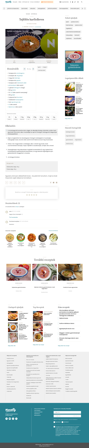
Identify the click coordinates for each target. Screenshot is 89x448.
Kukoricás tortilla (49, 384)
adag (29, 69)
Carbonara (9, 391)
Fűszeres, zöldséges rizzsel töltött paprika (33, 383)
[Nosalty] (8, 2)
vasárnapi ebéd (41, 70)
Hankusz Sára (19, 291)
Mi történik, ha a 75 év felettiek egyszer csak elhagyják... (79, 101)
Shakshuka (28, 395)
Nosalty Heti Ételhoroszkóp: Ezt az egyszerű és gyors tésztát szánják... (23, 327)
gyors (39, 67)
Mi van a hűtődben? (35, 2)
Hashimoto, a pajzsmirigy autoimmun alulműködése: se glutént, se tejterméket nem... (79, 89)
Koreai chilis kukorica (50, 370)
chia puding (69, 35)
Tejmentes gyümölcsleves (19, 287)
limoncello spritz (75, 8)
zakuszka (32, 8)
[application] (31, 43)
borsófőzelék (77, 38)
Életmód (20, 311)
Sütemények (68, 363)
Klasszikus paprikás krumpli (32, 386)
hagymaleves (78, 139)
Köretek (67, 386)
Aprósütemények (69, 360)
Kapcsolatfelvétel (38, 412)
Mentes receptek (69, 365)
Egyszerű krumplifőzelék (12, 368)
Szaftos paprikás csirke (31, 388)
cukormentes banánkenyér (73, 32)
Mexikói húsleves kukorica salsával (53, 388)
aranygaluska (41, 8)
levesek (28, 14)
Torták (66, 379)
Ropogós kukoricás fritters (52, 361)
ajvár (67, 22)
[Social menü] (72, 2)
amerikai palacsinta (48, 311)
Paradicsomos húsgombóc (13, 382)
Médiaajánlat (37, 415)
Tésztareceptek (69, 382)
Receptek (15, 2)
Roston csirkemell (11, 386)
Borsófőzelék (10, 375)
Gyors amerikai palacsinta (48, 314)
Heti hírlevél (66, 422)
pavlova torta (74, 22)
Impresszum (37, 413)
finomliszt (19, 97)
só (9, 104)
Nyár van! (78, 82)
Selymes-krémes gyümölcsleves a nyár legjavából (44, 287)
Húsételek (67, 372)
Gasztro (21, 323)
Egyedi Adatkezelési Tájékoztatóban (63, 434)
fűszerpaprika (19, 100)
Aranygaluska (10, 363)
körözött (77, 35)
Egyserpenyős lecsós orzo (66, 328)
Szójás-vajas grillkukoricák (52, 366)
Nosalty (70, 291)
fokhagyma (17, 87)
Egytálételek (68, 375)
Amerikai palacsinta (11, 389)
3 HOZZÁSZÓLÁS (38, 26)
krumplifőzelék (47, 322)
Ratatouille (28, 398)
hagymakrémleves (70, 135)
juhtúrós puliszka (52, 8)
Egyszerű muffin (10, 360)
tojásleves (69, 38)
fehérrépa (17, 78)
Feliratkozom (76, 416)
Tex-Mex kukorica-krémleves (52, 368)
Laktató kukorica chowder (52, 373)
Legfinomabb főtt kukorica (52, 359)
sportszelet (24, 8)
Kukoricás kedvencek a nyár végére (53, 356)
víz (11, 92)
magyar (45, 67)
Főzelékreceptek (69, 370)
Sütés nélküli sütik (69, 368)
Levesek (67, 377)
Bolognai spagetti (11, 379)
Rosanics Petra (44, 292)
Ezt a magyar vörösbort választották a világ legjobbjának (79, 111)
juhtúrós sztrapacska (13, 8)
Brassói (8, 384)
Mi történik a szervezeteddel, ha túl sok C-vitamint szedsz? (23, 336)
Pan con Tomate (30, 359)
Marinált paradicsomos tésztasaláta (34, 380)
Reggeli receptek (69, 389)
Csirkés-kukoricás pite (51, 386)
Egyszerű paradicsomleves (13, 365)
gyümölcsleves (69, 139)
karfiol (14, 90)
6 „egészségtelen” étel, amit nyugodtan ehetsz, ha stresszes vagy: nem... (23, 316)
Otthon (77, 107)
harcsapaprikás (63, 8)
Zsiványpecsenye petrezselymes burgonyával (48, 335)
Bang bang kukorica (50, 363)
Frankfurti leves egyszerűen (70, 287)
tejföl (13, 95)
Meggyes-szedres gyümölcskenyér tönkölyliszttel (69, 333)
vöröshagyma (20, 73)
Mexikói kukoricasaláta (51, 393)
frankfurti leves (69, 143)
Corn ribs (48, 375)
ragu (45, 332)
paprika (18, 80)
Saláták (67, 384)
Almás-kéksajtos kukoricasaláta (53, 391)
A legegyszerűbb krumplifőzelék (48, 324)
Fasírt (8, 372)
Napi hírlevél (58, 422)
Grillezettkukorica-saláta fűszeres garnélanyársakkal (53, 378)
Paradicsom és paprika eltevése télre (34, 362)
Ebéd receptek (68, 358)
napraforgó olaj (15, 102)
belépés (17, 206)
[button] (32, 44)
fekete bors (11, 107)
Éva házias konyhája (31, 23)
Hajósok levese (63, 318)
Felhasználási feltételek (39, 408)
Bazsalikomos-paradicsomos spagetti (32, 375)
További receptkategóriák (71, 391)
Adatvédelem (37, 410)
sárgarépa (19, 75)
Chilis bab (9, 377)
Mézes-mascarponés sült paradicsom (32, 365)
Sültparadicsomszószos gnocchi (33, 378)
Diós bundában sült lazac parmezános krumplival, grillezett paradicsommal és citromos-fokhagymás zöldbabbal (69, 313)
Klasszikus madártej (11, 370)
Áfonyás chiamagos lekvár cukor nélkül (69, 339)
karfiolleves (34, 14)
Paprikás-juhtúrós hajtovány (32, 393)
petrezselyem (12, 85)
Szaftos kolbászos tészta (66, 323)
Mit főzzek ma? (25, 2)
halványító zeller (21, 83)
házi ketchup (69, 25)
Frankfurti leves (10, 358)
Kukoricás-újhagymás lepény (52, 381)
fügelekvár (69, 28)
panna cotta (78, 25)
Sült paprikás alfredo (31, 391)
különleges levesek (70, 132)
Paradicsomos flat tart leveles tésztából (33, 371)
